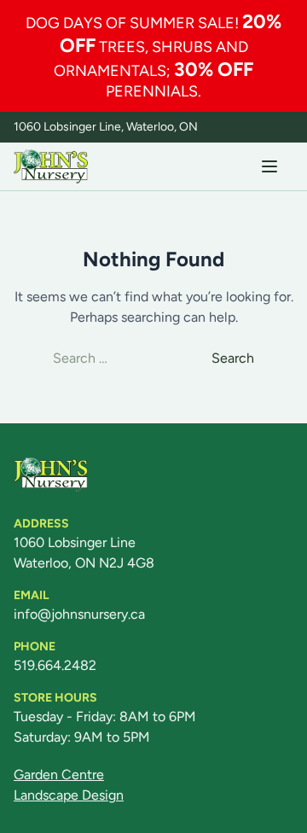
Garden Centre (59, 774)
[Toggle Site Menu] (269, 166)
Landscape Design (69, 795)
